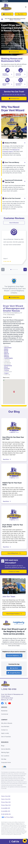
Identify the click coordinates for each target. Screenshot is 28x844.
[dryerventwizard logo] (14, 684)
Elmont (6, 367)
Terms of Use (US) (5, 796)
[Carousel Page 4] (14, 269)
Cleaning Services (18, 74)
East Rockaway (8, 365)
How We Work (5, 726)
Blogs (2, 745)
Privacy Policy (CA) (6, 805)
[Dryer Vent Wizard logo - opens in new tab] (6, 623)
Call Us (21, 14)
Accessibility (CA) (5, 811)
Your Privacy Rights (8, 817)
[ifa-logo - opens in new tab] (4, 767)
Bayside (6, 350)
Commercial (4, 714)
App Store (15, 668)
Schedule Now (8, 14)
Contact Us (4, 730)
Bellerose (6, 353)
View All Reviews (14, 222)
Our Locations (5, 756)
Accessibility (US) (5, 808)
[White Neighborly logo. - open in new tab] (5, 1)
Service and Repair (6, 84)
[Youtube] (9, 703)
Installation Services (19, 84)
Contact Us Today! (14, 571)
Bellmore (6, 355)
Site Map (3, 759)
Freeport (6, 373)
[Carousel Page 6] (17, 269)
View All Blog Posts (12, 553)
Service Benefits (5, 749)
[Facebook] (2, 703)
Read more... (6, 377)
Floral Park (7, 368)
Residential (4, 710)
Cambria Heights (8, 358)
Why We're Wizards (6, 723)
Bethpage (6, 356)
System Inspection (6, 74)
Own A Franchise (6, 736)
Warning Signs (5, 752)
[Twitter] (6, 703)
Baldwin (6, 349)
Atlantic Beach (7, 347)
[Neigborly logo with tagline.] (19, 623)
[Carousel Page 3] (13, 269)
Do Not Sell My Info (6, 814)
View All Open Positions (13, 613)
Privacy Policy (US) (6, 802)
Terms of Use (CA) (5, 799)
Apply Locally (5, 733)
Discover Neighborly (13, 655)
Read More (6, 459)
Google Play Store (15, 672)
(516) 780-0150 (9, 689)
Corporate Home (6, 762)
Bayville (6, 352)
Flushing (6, 370)
